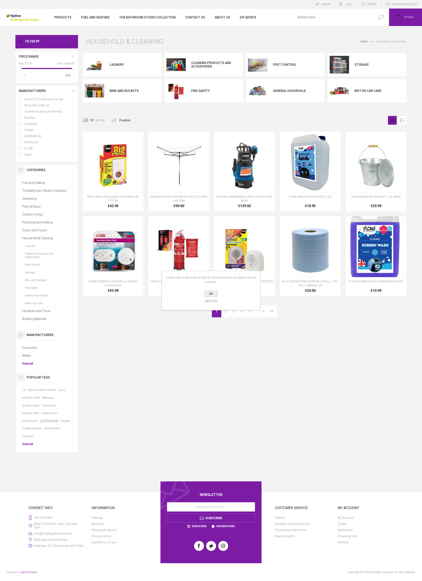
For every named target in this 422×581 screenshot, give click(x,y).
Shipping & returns (104, 530)
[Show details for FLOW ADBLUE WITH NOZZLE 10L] (310, 171)
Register (326, 4)
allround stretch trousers (42, 389)
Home (363, 41)
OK (211, 294)
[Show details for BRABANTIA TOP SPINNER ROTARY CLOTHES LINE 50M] (178, 171)
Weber (26, 355)
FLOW (28, 148)
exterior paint (31, 397)
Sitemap (97, 517)
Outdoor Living (32, 214)
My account (346, 517)
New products (284, 536)
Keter (27, 154)
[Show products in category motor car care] (339, 90)
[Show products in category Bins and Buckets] (94, 90)
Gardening (29, 198)
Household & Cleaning (37, 238)
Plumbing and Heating (37, 222)
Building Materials (34, 319)
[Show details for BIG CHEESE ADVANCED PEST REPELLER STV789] (113, 171)
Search (280, 517)
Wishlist (343, 542)
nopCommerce (28, 572)
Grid (392, 120)
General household (289, 91)
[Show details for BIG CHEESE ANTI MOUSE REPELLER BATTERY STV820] (244, 256)
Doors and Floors (34, 230)
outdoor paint (49, 413)
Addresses (345, 530)
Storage (362, 64)
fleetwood (48, 397)
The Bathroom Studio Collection (44, 190)
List (402, 120)
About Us (97, 524)
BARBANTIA (32, 136)
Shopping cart (347, 536)
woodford (28, 436)
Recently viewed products (292, 524)
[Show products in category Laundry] (94, 65)
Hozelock (31, 124)
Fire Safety (200, 91)
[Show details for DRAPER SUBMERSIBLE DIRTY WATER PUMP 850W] (244, 171)
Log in (349, 4)
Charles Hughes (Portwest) (43, 111)
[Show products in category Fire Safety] (176, 90)
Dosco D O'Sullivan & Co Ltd (43, 99)
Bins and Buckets (124, 91)
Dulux (61, 390)
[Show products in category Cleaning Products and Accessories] (176, 65)
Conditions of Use (103, 542)
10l (24, 389)
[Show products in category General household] (257, 90)
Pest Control (284, 64)
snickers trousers (32, 428)
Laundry (117, 64)
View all (27, 363)
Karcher (29, 117)
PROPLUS (31, 142)
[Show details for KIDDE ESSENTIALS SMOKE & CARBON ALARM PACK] (113, 256)
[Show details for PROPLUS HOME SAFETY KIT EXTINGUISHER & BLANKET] (178, 256)
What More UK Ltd (36, 105)
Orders (342, 524)
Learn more (211, 300)
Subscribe (199, 526)
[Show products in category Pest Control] (257, 65)
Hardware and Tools (36, 311)
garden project (31, 405)
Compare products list (404, 4)
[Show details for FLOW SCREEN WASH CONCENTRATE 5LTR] (376, 256)
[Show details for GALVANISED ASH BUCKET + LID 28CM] (376, 171)
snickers (65, 420)
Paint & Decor (31, 206)
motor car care (368, 91)
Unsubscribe (225, 526)
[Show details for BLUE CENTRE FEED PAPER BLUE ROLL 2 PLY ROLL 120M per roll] (310, 256)
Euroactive (29, 347)
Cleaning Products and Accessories (211, 64)
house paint (49, 405)
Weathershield (52, 428)
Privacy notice (101, 536)
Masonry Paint (30, 413)
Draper (29, 130)
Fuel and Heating (33, 183)
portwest (49, 420)
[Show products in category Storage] (339, 65)
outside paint (30, 420)
